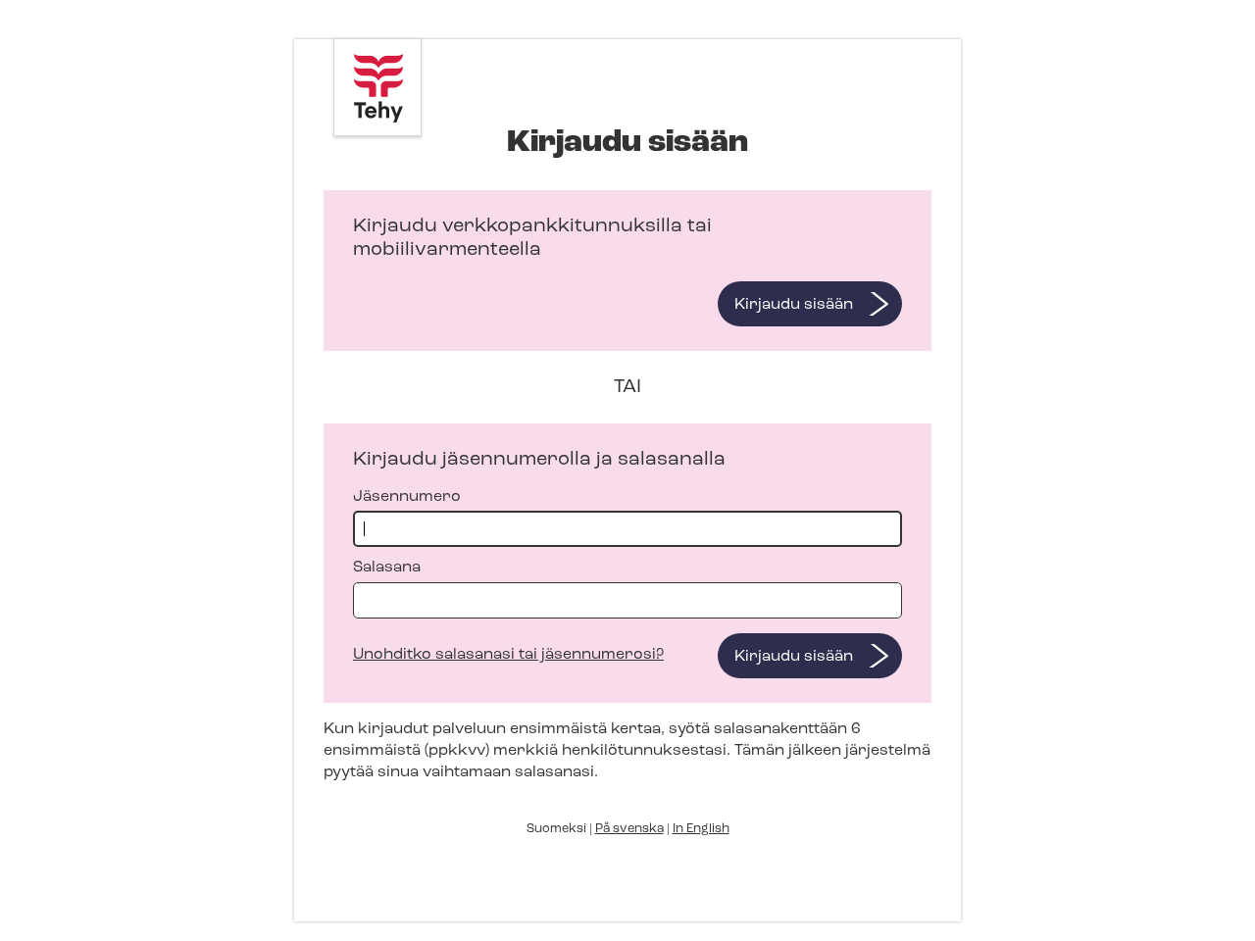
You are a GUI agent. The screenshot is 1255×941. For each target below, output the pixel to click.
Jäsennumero (407, 497)
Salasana (387, 567)
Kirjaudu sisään (793, 305)
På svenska (629, 828)
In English (701, 828)
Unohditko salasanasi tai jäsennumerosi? (508, 655)
